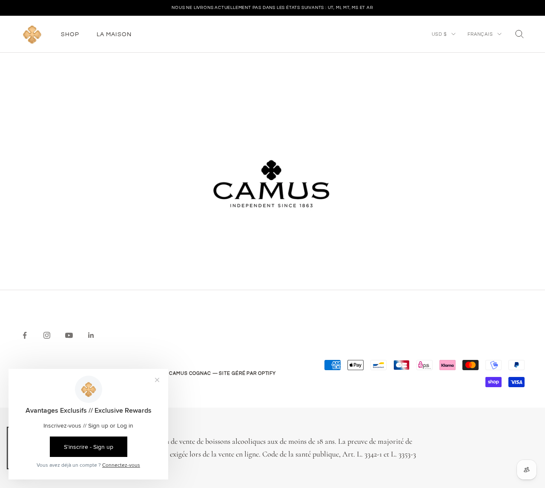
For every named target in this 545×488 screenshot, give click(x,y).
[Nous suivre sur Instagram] (47, 335)
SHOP (70, 34)
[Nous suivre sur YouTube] (69, 335)
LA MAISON (114, 34)
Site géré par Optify (247, 373)
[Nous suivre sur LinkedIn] (91, 335)
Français (480, 33)
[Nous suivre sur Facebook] (24, 335)
